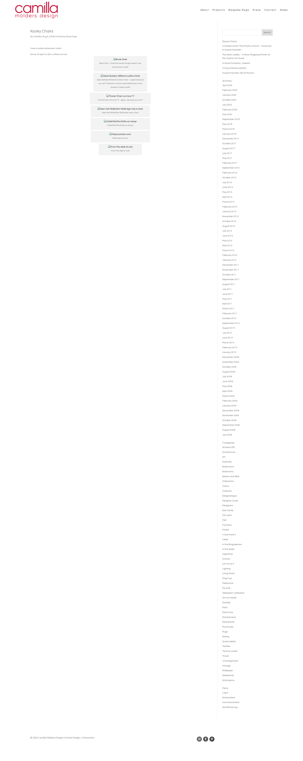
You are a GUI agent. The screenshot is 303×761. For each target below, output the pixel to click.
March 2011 (228, 309)
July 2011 (227, 289)
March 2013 (228, 202)
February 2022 (229, 110)
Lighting (226, 569)
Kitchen (226, 559)
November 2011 (230, 270)
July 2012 (227, 231)
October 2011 (229, 275)
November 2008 (230, 415)
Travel (225, 656)
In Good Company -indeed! (236, 63)
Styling (225, 637)
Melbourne (227, 583)
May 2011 (227, 299)
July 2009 (227, 376)
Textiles (226, 646)
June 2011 (227, 294)
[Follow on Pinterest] (211, 739)
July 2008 (227, 435)
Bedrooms (227, 472)
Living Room (228, 573)
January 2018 (229, 134)
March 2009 (228, 396)
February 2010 (229, 347)
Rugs (225, 632)
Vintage (226, 666)
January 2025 (229, 95)
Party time (227, 612)
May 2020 (227, 114)
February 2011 (229, 313)
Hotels (225, 530)
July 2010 (227, 333)
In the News (228, 549)
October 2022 (229, 100)
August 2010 (228, 328)
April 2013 (227, 197)
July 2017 (227, 153)
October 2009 (229, 367)
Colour (225, 486)
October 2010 (229, 318)
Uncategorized (230, 661)
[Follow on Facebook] (205, 739)
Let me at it (228, 564)
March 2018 (228, 129)
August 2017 (228, 148)
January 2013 (229, 211)
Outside (226, 602)
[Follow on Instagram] (199, 739)
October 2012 (229, 221)
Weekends (228, 675)
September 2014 (231, 168)
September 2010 (231, 323)
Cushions (227, 491)
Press (257, 10)
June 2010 (227, 338)
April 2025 (227, 85)
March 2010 (228, 343)
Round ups (71, 36)
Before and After (231, 476)
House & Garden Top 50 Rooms (238, 73)
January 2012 (229, 260)
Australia (227, 462)
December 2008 (230, 411)
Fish (224, 520)
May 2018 (227, 124)
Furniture (60, 36)
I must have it (229, 535)
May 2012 (227, 241)
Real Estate (228, 622)
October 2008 (229, 420)
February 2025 (229, 90)
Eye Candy (227, 510)
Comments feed (230, 702)
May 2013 (227, 192)
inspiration (227, 554)
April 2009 (227, 391)
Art (223, 457)
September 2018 (231, 119)
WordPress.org (230, 707)
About (204, 10)
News (284, 10)
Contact (270, 10)
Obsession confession (233, 593)
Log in (225, 693)
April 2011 (227, 304)
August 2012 (228, 226)
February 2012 (229, 255)
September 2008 (231, 425)
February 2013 (229, 207)
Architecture (228, 452)
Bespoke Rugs (239, 10)
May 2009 (227, 386)
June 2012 (227, 236)
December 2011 (230, 265)
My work (226, 588)
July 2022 (227, 105)
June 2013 (227, 187)
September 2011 (231, 279)
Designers (227, 505)
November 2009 (230, 362)
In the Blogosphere (232, 544)
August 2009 (228, 372)
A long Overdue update (234, 68)
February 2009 (229, 401)
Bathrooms (228, 467)
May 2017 (227, 158)
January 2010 (229, 352)
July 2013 (227, 182)
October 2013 (229, 178)
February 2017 (229, 163)
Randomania (229, 617)
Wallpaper (227, 670)
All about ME (228, 447)
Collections (228, 481)
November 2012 (230, 216)
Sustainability (229, 641)
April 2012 (227, 245)
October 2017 (229, 143)
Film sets (227, 515)
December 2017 (230, 139)
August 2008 (228, 430)
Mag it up (227, 578)
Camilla (37, 36)
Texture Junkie (229, 651)
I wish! (225, 539)
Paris (224, 607)
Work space (228, 680)
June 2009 (227, 381)
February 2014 (229, 173)
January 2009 (229, 406)
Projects (219, 10)
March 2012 (228, 250)
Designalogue (229, 496)
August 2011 (228, 284)
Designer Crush (230, 501)
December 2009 (230, 357)
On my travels (229, 598)
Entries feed (228, 698)
